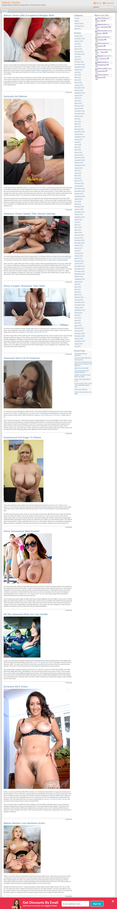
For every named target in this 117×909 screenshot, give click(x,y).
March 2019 (78, 181)
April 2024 (78, 59)
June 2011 (78, 287)
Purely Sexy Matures (81, 389)
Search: (96, 7)
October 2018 (79, 194)
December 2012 (80, 266)
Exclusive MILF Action (16, 686)
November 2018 (80, 191)
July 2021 (78, 119)
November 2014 (80, 243)
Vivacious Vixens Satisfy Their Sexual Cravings (29, 213)
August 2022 (78, 95)
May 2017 (78, 225)
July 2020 (78, 142)
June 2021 (78, 121)
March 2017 (78, 227)
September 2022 (80, 93)
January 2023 (79, 85)
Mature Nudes (11, 2)
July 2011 (78, 284)
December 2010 (80, 302)
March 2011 (78, 295)
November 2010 (80, 305)
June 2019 (78, 173)
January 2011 (79, 300)
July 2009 (78, 346)
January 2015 (79, 238)
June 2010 (78, 318)
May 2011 (78, 289)
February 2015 (79, 235)
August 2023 (78, 70)
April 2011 (78, 292)
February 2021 (79, 129)
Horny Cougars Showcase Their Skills (24, 286)
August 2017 (78, 219)
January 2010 (79, 331)
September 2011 (80, 279)
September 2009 (80, 341)
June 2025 (78, 46)
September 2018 (80, 196)
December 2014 (80, 240)
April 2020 (78, 150)
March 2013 (78, 258)
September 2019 (80, 165)
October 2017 (79, 214)
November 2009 (80, 336)
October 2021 (79, 116)
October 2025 (79, 41)
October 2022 (79, 90)
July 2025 (78, 44)
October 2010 (79, 307)
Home (5, 11)
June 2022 (78, 98)
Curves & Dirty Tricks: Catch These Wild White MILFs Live (83, 385)
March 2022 (78, 103)
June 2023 (78, 75)
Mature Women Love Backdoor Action (24, 823)
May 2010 (78, 320)
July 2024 (78, 57)
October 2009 (79, 338)
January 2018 (79, 209)
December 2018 (80, 188)
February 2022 (79, 106)
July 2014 (78, 251)
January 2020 (79, 155)
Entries (99, 3)
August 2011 (78, 282)
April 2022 (78, 101)
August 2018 (78, 199)
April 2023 (78, 80)
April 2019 (78, 178)
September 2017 (80, 217)
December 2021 (80, 111)
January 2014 (79, 253)
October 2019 (79, 163)
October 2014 (79, 245)
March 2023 (78, 82)
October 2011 (79, 276)
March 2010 (78, 326)
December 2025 (80, 38)
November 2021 (80, 113)
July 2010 (78, 315)
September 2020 (80, 137)
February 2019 (79, 183)
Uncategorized (79, 26)
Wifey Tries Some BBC (82, 368)
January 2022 (79, 108)
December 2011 (80, 271)
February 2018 (79, 207)
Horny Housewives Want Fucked (21, 531)
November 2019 (80, 160)
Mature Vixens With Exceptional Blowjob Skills (29, 15)
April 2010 (78, 323)
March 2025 (78, 49)
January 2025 (79, 51)
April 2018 (78, 204)
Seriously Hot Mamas (15, 96)
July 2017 (78, 222)
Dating (77, 21)
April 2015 (78, 230)
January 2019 (79, 186)
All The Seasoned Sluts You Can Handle (26, 614)
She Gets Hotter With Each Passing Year (83, 359)
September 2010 (80, 310)
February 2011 (79, 297)
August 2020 (78, 139)
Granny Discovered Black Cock (82, 380)
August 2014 (78, 248)
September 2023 (80, 67)
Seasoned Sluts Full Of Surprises (22, 358)
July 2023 (78, 72)
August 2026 (78, 36)
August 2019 (78, 168)
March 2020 (78, 152)
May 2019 (78, 175)
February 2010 (79, 328)
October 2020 (79, 134)
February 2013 (79, 261)
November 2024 (80, 54)
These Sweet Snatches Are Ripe (83, 393)
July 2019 (78, 170)
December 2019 (80, 157)
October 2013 (79, 256)
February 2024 (79, 62)
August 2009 (78, 344)
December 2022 (80, 88)
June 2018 (78, 201)
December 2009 (80, 333)
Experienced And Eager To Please (22, 437)
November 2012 (80, 269)
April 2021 (78, 126)
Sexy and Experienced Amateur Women (82, 371)
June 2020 (78, 144)
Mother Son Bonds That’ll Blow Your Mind (82, 376)
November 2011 (80, 274)
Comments (109, 3)
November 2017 (80, 212)
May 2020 (78, 147)
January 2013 (79, 263)
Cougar (77, 18)
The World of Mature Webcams (81, 354)
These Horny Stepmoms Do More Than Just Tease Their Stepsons (83, 363)
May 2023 (78, 77)
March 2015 (78, 232)
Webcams (78, 29)
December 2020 (80, 132)
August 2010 (78, 313)
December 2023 (80, 64)
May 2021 (78, 124)
